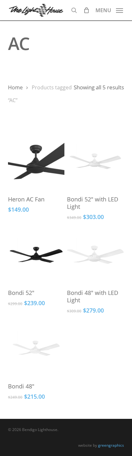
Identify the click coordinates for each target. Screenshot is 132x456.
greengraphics (111, 445)
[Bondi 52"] (36, 254)
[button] (109, 9)
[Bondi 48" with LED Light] (95, 254)
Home (15, 87)
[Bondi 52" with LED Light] (95, 161)
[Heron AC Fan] (36, 161)
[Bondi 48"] (36, 348)
